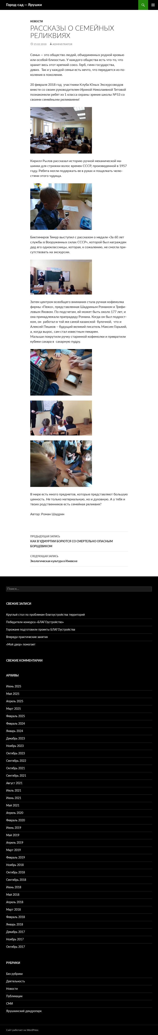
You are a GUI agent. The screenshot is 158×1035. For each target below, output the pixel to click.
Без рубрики (14, 974)
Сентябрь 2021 (16, 775)
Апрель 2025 (14, 701)
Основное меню (153, 5)
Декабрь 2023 (15, 738)
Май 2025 (12, 694)
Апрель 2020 (14, 813)
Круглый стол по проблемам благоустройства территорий (45, 614)
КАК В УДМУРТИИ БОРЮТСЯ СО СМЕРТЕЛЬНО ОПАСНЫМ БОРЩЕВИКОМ (71, 541)
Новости (36, 21)
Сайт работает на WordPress (22, 1030)
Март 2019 (13, 850)
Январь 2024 (14, 731)
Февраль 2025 (15, 716)
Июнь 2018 (13, 887)
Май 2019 (12, 835)
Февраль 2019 (15, 857)
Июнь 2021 (13, 798)
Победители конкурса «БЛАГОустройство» (35, 622)
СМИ (9, 1003)
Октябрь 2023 (15, 753)
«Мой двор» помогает (20, 644)
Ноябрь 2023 (15, 746)
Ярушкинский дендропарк (24, 1011)
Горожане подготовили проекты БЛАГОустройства (40, 629)
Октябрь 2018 (15, 872)
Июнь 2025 (13, 686)
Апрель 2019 (14, 842)
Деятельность (15, 981)
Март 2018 (13, 909)
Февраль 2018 (15, 917)
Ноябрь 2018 (15, 865)
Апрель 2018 (14, 902)
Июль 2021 (13, 790)
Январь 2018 (14, 924)
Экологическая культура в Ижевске (53, 559)
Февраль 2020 (15, 820)
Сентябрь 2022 (16, 761)
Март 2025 (13, 708)
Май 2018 (12, 894)
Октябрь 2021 (15, 768)
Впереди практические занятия (27, 637)
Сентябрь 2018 (16, 880)
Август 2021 (14, 783)
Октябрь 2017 (15, 947)
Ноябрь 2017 (15, 939)
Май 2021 (12, 805)
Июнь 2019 (13, 827)
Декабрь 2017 (15, 932)
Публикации (14, 996)
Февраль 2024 (15, 723)
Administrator (62, 44)
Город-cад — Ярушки (24, 5)
